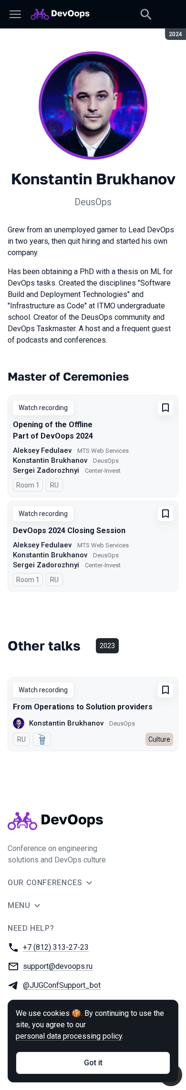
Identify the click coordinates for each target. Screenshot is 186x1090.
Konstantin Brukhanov (50, 460)
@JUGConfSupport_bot (62, 985)
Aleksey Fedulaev (42, 450)
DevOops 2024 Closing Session (69, 530)
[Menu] (15, 14)
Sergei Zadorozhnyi (46, 470)
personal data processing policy (69, 1036)
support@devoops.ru (58, 966)
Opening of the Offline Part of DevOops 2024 (53, 430)
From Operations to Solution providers (83, 706)
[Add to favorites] (165, 407)
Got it (93, 1062)
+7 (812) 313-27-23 (56, 947)
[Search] (145, 14)
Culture (159, 739)
